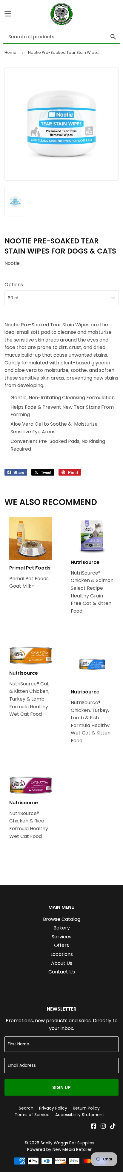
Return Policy (86, 1108)
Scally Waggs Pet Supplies (67, 1143)
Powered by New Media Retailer (59, 1149)
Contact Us (61, 971)
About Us (61, 963)
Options (13, 284)
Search (26, 1108)
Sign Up (61, 1087)
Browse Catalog (61, 919)
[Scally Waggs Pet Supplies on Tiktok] (113, 1126)
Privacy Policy (53, 1108)
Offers (61, 945)
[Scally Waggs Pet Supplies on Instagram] (103, 1126)
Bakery (61, 927)
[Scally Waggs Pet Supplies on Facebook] (93, 1126)
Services (61, 936)
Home (10, 52)
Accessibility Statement (79, 1115)
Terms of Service (32, 1115)
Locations (61, 954)
